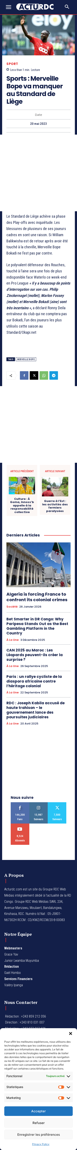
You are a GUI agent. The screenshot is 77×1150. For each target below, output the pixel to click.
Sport (12, 63)
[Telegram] (53, 375)
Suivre (39, 803)
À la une (12, 640)
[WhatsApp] (44, 375)
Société (12, 606)
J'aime (20, 803)
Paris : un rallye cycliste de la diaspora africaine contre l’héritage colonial (34, 681)
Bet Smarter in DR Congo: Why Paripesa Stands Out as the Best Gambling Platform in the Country (37, 626)
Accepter (38, 1111)
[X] (34, 375)
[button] (70, 1033)
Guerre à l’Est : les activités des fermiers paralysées (55, 506)
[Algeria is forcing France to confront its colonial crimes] (38, 564)
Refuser (39, 1123)
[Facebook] (24, 375)
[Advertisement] (38, 173)
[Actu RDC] (37, 6)
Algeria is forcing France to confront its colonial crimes (36, 597)
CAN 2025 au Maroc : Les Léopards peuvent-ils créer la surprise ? (34, 655)
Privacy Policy (40, 1144)
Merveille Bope (26, 359)
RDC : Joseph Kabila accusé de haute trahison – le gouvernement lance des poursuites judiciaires (35, 710)
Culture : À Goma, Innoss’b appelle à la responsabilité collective (22, 505)
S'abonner (20, 825)
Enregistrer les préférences (38, 1135)
